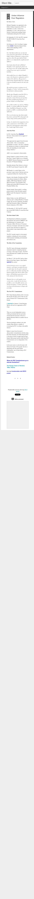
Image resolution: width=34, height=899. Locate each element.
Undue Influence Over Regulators (17, 16)
